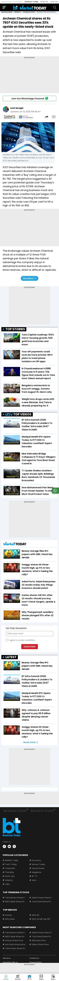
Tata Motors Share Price (15, 897)
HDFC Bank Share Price (15, 901)
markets (18, 12)
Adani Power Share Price (42, 897)
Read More (28, 278)
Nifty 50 (35, 915)
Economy (36, 860)
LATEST (10, 657)
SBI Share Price (39, 940)
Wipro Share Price (40, 944)
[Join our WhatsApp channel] (55, 492)
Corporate (10, 868)
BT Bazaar (44, 2)
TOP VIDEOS (22, 414)
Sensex (8, 915)
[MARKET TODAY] (15, 544)
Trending (9, 872)
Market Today (11, 860)
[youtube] (9, 846)
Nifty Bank (10, 919)
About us (7, 958)
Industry (9, 880)
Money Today (38, 864)
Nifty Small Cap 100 (41, 919)
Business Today (31, 2)
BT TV (34, 876)
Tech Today (11, 864)
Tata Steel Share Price (42, 901)
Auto (34, 880)
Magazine (36, 872)
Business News (6, 12)
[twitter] (14, 846)
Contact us (34, 958)
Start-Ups (9, 876)
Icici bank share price (15, 944)
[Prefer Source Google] (10, 117)
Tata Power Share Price (15, 948)
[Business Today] (30, 7)
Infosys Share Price (14, 940)
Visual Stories (38, 868)
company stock (29, 12)
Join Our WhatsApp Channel (27, 98)
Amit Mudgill (16, 108)
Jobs (7, 884)
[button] (53, 977)
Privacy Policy (36, 962)
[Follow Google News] (25, 117)
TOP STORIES (15, 329)
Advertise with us (10, 962)
